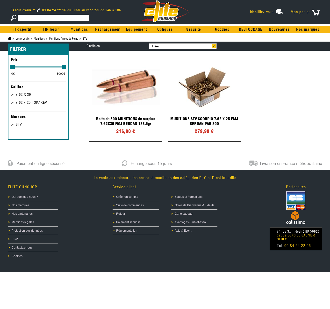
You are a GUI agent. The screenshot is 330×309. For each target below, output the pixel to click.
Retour (120, 213)
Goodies (222, 29)
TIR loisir (51, 29)
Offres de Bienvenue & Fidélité (195, 205)
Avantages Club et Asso (190, 222)
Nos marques (307, 29)
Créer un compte (127, 197)
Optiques (165, 29)
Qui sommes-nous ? (25, 197)
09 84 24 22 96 (54, 10)
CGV (15, 239)
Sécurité (193, 29)
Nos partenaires (22, 213)
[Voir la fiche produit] (125, 99)
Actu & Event (183, 230)
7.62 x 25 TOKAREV (31, 102)
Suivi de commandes (130, 205)
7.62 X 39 (23, 94)
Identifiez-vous (262, 12)
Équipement (136, 29)
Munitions (79, 29)
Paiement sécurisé (128, 222)
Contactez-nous (22, 247)
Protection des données (27, 230)
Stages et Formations (188, 197)
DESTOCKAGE (250, 29)
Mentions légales (23, 222)
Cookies (17, 256)
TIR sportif (22, 29)
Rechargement (108, 29)
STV (19, 124)
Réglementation (126, 230)
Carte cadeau (184, 213)
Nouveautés (279, 29)
